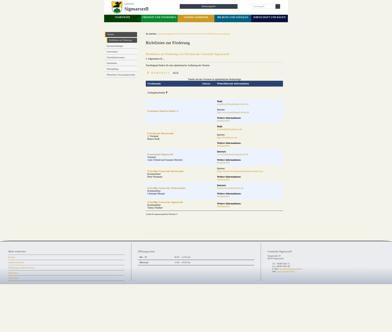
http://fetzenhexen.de (227, 137)
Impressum (13, 273)
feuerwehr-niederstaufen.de (230, 188)
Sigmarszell (136, 7)
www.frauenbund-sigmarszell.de (232, 154)
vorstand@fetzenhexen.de (229, 129)
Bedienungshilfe (209, 6)
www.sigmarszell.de (286, 271)
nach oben (277, 229)
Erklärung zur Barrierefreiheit (21, 267)
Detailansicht (223, 120)
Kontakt (11, 257)
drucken (266, 229)
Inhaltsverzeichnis (16, 262)
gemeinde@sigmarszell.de (291, 269)
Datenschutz (13, 278)
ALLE (176, 73)
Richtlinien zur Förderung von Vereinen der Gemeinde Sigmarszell (187, 54)
